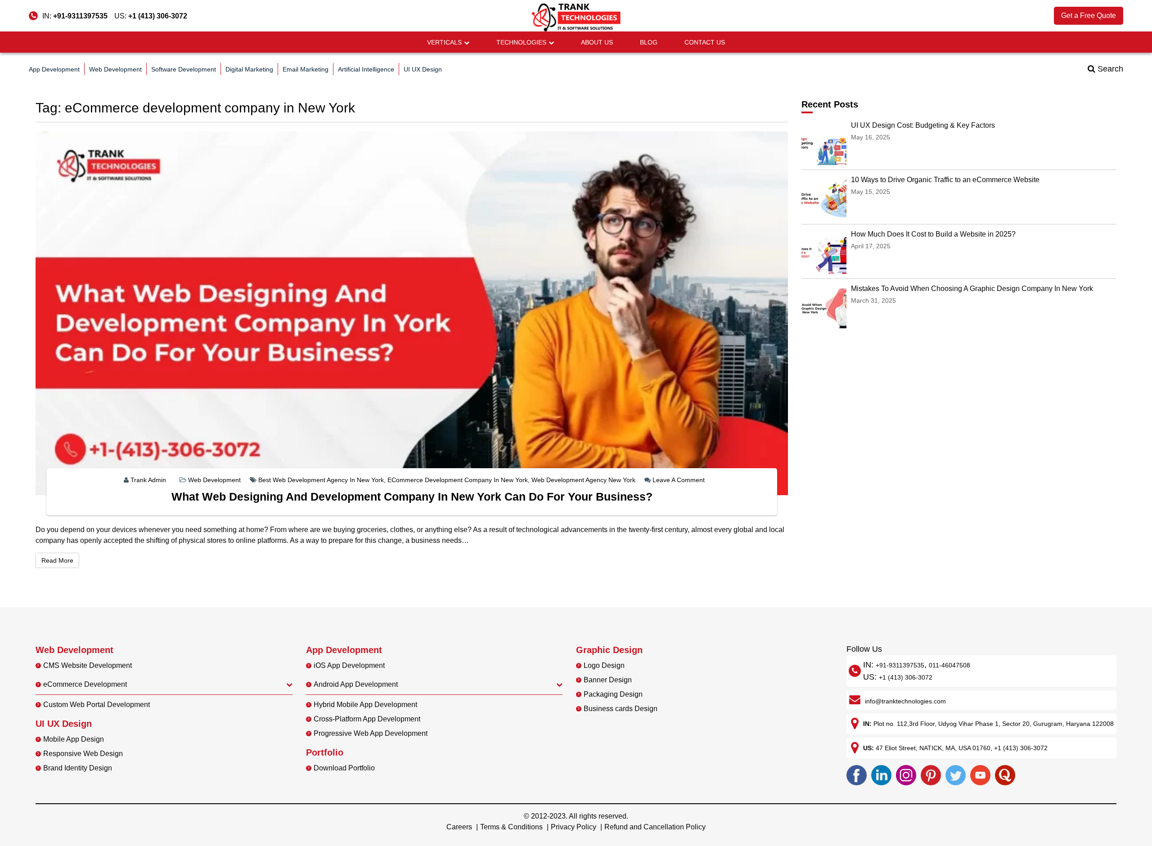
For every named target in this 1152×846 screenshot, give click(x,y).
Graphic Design (609, 650)
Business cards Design (620, 708)
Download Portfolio (344, 768)
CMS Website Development (87, 665)
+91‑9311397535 (900, 665)
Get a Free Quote (1088, 15)
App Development (54, 69)
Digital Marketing (249, 69)
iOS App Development (349, 665)
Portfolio (324, 752)
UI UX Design (423, 69)
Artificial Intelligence (366, 69)
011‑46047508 (949, 665)
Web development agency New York (583, 479)
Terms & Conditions (511, 827)
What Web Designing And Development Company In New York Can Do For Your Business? (411, 496)
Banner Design (608, 680)
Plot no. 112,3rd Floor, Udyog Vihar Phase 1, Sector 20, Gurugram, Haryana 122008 (993, 723)
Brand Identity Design (77, 768)
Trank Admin (148, 479)
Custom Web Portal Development (96, 704)
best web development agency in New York (321, 479)
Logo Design (604, 665)
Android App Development (356, 684)
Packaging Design (613, 694)
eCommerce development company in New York (457, 479)
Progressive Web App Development (371, 733)
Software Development (183, 69)
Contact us (704, 42)
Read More (60, 560)
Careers (459, 827)
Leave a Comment (678, 479)
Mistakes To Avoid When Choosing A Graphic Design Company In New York (972, 288)
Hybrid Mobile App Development (365, 704)
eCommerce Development (85, 684)
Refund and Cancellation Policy (655, 827)
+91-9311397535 (80, 16)
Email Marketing (305, 69)
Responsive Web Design (83, 753)
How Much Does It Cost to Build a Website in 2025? (933, 234)
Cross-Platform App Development (367, 719)
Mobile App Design (73, 739)
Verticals (444, 42)
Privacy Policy (573, 827)
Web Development (115, 69)
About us (597, 42)
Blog (648, 42)
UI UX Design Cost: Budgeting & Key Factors (923, 125)
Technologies (521, 42)
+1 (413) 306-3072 (157, 16)
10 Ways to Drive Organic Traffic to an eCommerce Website (945, 180)
